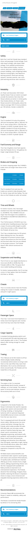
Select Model (9, 8)
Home (5, 8)
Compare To (15, 8)
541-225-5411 (21, 522)
